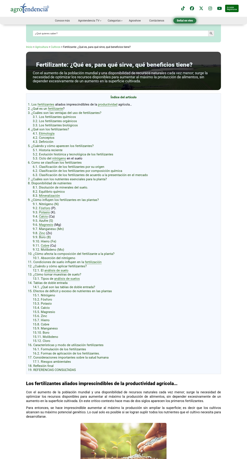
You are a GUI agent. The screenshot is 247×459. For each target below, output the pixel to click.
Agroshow (135, 20)
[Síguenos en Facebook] (192, 8)
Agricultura (41, 47)
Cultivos (55, 47)
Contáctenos (156, 20)
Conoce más (62, 20)
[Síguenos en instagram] (210, 8)
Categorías (114, 20)
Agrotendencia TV (88, 20)
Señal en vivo (185, 20)
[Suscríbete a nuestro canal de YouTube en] (219, 8)
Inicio (29, 47)
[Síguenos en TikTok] (183, 8)
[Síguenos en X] (201, 8)
